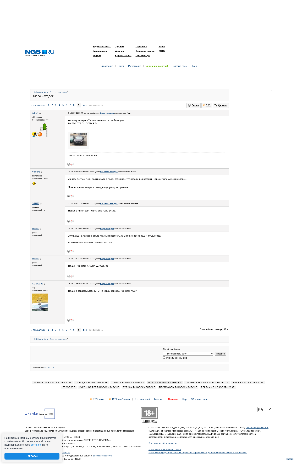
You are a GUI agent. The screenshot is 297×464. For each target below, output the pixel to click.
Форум (97, 55)
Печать (195, 105)
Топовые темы (179, 66)
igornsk (48, 367)
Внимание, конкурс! (157, 66)
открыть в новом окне (176, 358)
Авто (46, 92)
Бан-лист (159, 399)
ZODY (162, 51)
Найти (121, 66)
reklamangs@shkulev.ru (257, 427)
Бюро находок (107, 113)
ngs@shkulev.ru (62, 452)
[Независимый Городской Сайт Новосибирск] (39, 53)
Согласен (32, 456)
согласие (36, 444)
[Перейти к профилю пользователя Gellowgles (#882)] (40, 310)
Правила (173, 399)
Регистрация (134, 66)
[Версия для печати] (68, 164)
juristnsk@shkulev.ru (102, 456)
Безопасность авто (58, 92)
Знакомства (100, 51)
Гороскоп (141, 46)
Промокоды (143, 55)
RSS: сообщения (121, 399)
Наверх (290, 459)
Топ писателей (142, 399)
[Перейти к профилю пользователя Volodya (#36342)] (34, 184)
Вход (194, 66)
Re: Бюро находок (109, 172)
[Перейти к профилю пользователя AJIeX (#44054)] (40, 136)
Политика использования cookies (164, 449)
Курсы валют (123, 55)
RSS (208, 105)
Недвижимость (102, 46)
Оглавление (107, 66)
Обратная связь (199, 399)
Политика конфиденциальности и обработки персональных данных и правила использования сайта (197, 452)
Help (184, 399)
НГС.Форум (38, 92)
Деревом (222, 105)
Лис (53, 367)
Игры (162, 46)
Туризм (119, 46)
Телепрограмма (145, 51)
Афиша (119, 51)
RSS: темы (98, 399)
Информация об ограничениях (163, 443)
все (85, 105)
